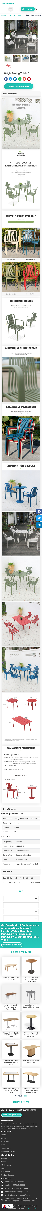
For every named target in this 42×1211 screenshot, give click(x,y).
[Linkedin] (39, 525)
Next (26, 1096)
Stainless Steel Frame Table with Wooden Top (11, 1007)
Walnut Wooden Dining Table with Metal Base (31, 979)
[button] (37, 9)
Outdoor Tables (14, 15)
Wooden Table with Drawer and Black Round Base (31, 1090)
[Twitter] (39, 518)
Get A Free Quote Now (19, 86)
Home (3, 15)
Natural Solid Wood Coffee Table (31, 1062)
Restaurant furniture (31, 1208)
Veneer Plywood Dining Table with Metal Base (31, 1035)
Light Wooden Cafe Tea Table (11, 978)
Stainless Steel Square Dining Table (31, 1006)
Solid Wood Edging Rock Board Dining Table (11, 1090)
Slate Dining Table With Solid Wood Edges (11, 1063)
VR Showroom (27, 9)
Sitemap (21, 1208)
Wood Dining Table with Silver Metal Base (11, 1035)
